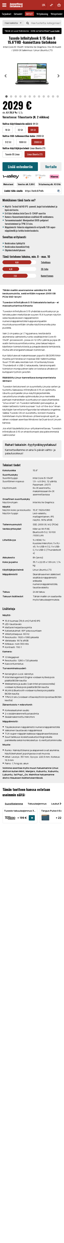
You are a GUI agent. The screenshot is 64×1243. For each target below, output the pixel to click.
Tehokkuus (45, 262)
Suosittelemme (14, 803)
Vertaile (51, 166)
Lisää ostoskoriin (20, 166)
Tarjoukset (6, 14)
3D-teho (44, 269)
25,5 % (13, 112)
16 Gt (7, 129)
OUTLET (29, 14)
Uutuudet (18, 14)
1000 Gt (22, 142)
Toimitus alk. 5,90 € (26, 184)
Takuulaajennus (37, 803)
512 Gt (8, 142)
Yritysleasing (42, 14)
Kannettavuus (47, 275)
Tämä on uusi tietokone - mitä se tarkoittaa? (32, 30)
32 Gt (20, 129)
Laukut (55, 803)
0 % (21, 112)
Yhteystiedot (56, 14)
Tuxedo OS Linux (12, 154)
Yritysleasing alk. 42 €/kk (50, 184)
